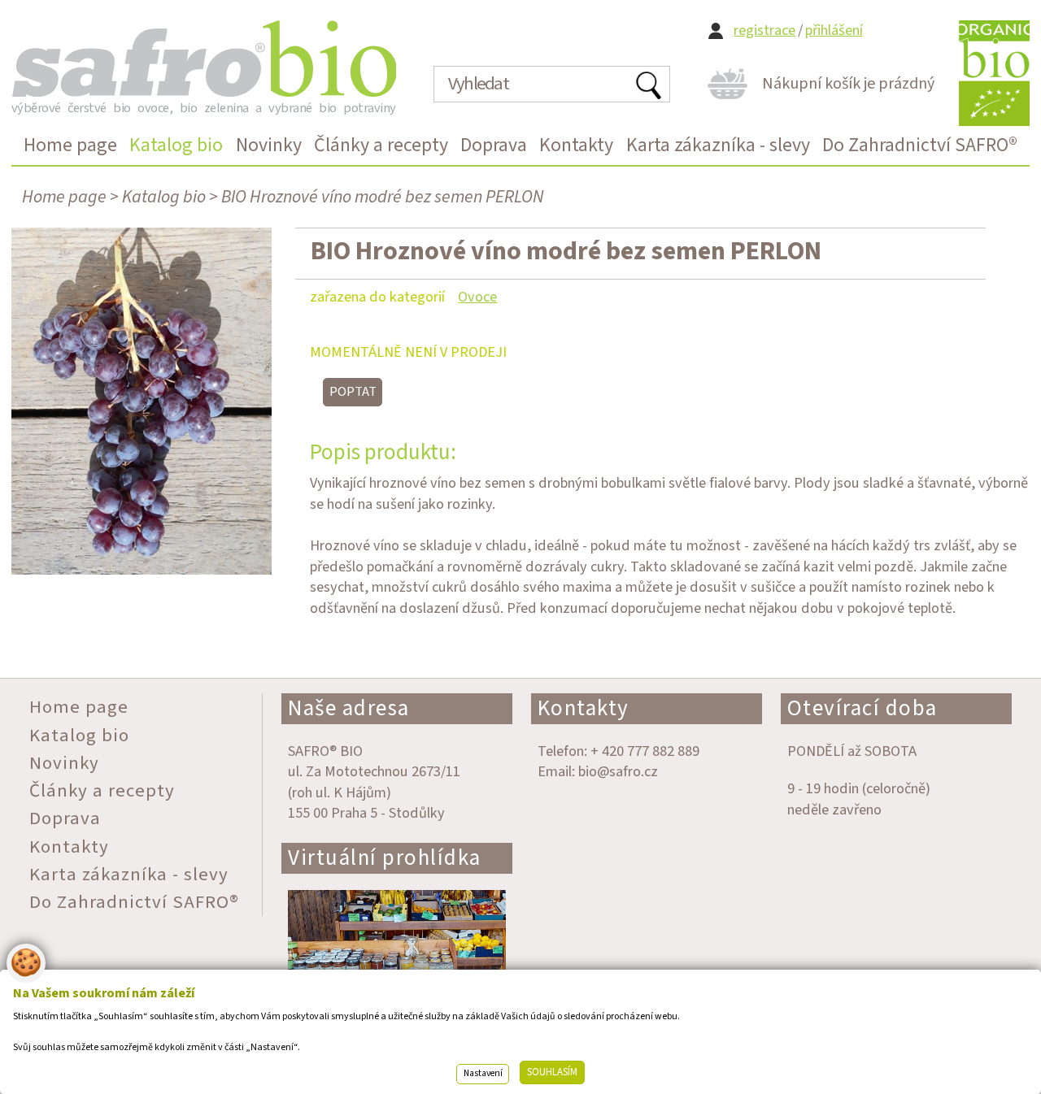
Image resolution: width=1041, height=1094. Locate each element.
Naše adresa (349, 708)
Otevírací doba (862, 708)
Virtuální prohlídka (384, 858)
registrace (764, 30)
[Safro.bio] (203, 58)
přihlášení (834, 30)
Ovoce (477, 296)
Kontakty (583, 708)
